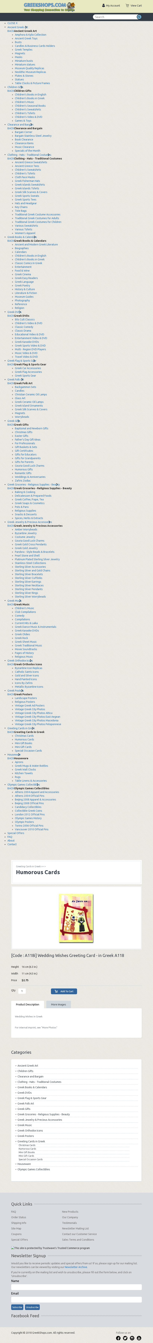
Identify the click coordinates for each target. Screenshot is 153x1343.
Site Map (16, 1228)
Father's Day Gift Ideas (27, 439)
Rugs (18, 776)
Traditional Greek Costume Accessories (37, 214)
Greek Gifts (13, 420)
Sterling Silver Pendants (29, 589)
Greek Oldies (22, 634)
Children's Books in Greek (30, 98)
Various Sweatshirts (26, 225)
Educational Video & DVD (29, 334)
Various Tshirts (23, 229)
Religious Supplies (25, 510)
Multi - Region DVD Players (30, 349)
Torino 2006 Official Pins (29, 825)
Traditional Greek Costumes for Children (38, 221)
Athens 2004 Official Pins (29, 795)
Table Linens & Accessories (31, 780)
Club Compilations (25, 611)
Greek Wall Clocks (25, 769)
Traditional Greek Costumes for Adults (37, 218)
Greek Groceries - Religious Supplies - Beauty (33, 484)
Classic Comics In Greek (28, 263)
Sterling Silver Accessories (30, 566)
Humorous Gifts (24, 469)
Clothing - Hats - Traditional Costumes (29, 154)
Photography (22, 300)
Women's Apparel (25, 233)
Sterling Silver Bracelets (29, 574)
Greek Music (14, 600)
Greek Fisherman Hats (27, 180)
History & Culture (25, 289)
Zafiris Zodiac (23, 480)
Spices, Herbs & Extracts (29, 518)
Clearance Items (24, 143)
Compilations (22, 619)
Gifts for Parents (24, 461)
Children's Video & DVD (28, 116)
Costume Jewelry (25, 536)
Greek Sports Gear (25, 375)
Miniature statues (25, 64)
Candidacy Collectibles (28, 807)
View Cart (136, 5)
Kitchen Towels (24, 773)
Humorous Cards (24, 739)
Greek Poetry (22, 285)
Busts (18, 42)
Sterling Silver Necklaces (29, 585)
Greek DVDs (14, 312)
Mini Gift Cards (23, 746)
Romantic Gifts (23, 473)
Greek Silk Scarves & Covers (31, 192)
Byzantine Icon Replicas (28, 668)
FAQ (9, 836)
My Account (113, 5)
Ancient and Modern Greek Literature (36, 244)
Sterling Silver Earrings (28, 581)
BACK (10, 30)
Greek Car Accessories (28, 368)
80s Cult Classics (25, 319)
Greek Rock (21, 638)
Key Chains (21, 207)
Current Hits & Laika (26, 623)
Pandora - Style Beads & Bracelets (34, 551)
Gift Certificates (24, 450)
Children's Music (24, 102)
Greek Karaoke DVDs (27, 341)
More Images (58, 1004)
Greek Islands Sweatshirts (30, 184)
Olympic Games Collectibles (23, 784)
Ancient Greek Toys (26, 38)
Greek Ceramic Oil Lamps (29, 401)
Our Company (70, 1217)
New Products (70, 1211)
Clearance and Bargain (20, 124)
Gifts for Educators (26, 454)
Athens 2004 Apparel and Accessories (37, 792)
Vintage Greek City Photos (30, 709)
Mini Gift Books (23, 743)
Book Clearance (24, 139)
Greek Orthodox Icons (20, 660)
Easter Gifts (21, 435)
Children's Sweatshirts (28, 109)
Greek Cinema (23, 274)
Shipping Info (18, 1222)
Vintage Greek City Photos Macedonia (36, 720)
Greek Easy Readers (26, 278)
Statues (19, 79)
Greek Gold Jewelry (26, 548)
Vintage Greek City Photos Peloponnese (38, 724)
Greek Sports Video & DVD (30, 345)
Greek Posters (15, 690)
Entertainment (23, 266)
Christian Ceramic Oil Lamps (31, 394)
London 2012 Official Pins (30, 814)
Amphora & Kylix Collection (30, 34)
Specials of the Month (27, 150)
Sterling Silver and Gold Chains (32, 570)
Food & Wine (22, 270)
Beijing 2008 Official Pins (29, 803)
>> (30, 866)
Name (15, 1280)
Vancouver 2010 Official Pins (32, 829)
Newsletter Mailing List (75, 1228)
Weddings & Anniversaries (30, 476)
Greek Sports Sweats (27, 195)
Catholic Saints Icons (27, 671)
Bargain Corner (23, 132)
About (11, 840)
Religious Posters (25, 701)
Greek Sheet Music (26, 641)
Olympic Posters (24, 821)
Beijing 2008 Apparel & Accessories (35, 799)
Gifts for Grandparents (28, 458)
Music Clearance (24, 146)
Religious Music (24, 656)
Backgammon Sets (25, 386)
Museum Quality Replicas (29, 68)
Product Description (27, 1004)
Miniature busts (24, 60)
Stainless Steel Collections (30, 563)
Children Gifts (15, 87)
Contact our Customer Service (79, 1234)
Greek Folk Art (15, 379)
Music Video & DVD (26, 353)
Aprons (19, 762)
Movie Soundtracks (26, 649)
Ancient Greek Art (17, 27)
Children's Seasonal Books (30, 105)
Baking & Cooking (25, 491)
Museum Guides (24, 296)
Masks (18, 57)
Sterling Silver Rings (26, 592)
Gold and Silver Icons (27, 675)
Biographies (22, 248)
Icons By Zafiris (24, 682)
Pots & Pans (22, 506)
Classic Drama (23, 330)
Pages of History (24, 652)
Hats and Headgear (26, 203)
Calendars (21, 251)
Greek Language (24, 281)
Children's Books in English (30, 94)
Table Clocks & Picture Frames (32, 83)
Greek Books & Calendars (22, 237)
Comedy (19, 615)
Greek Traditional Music (28, 645)
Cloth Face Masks (25, 177)
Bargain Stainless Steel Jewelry (33, 135)
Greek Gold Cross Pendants (31, 544)
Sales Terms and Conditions (78, 1239)
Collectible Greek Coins (28, 810)
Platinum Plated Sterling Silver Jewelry (37, 559)
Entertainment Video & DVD (31, 338)
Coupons (16, 1234)
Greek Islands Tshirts (27, 188)
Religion (19, 307)
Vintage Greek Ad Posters (30, 705)
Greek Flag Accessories (28, 371)
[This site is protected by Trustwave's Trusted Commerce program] (50, 1248)
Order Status (18, 1217)
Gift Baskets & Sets (26, 447)
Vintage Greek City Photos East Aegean (37, 716)
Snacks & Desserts (26, 514)
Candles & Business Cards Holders (35, 45)
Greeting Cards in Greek (21, 728)
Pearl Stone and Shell (27, 555)
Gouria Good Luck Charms (29, 465)
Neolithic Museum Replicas (30, 71)
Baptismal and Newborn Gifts (31, 428)
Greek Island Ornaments (29, 405)
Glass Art (20, 398)
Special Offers (15, 833)
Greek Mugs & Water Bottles (31, 765)
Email (15, 1293)
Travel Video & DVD (26, 356)
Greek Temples (23, 49)
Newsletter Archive (76, 1267)
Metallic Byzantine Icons (29, 686)
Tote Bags (21, 210)
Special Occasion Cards (28, 750)
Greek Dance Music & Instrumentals (35, 626)
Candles (19, 390)
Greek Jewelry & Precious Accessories (29, 522)
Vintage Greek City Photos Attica (33, 713)
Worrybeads (22, 416)
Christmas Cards (24, 735)
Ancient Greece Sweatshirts (31, 162)
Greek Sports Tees (25, 199)
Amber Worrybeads (26, 529)
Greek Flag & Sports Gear (21, 360)
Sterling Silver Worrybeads (30, 596)
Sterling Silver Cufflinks (28, 577)
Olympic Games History (28, 818)
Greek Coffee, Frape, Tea (29, 499)
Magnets (20, 53)
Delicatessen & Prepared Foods (33, 495)
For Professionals (25, 443)
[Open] (15, 3)
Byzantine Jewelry (26, 533)
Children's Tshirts (25, 113)
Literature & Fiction (26, 293)
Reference (21, 304)
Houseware (14, 754)
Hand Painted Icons (26, 679)
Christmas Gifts (23, 432)
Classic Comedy (24, 326)
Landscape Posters (26, 698)
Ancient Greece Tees (27, 165)
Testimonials (69, 1222)
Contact (12, 844)
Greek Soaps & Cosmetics (30, 503)
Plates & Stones (24, 75)
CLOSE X (12, 23)
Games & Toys (23, 120)
